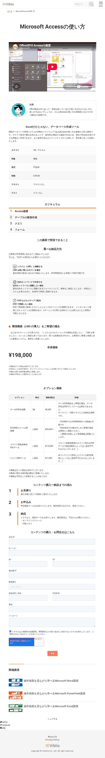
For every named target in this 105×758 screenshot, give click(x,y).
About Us (52, 737)
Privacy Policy (52, 740)
